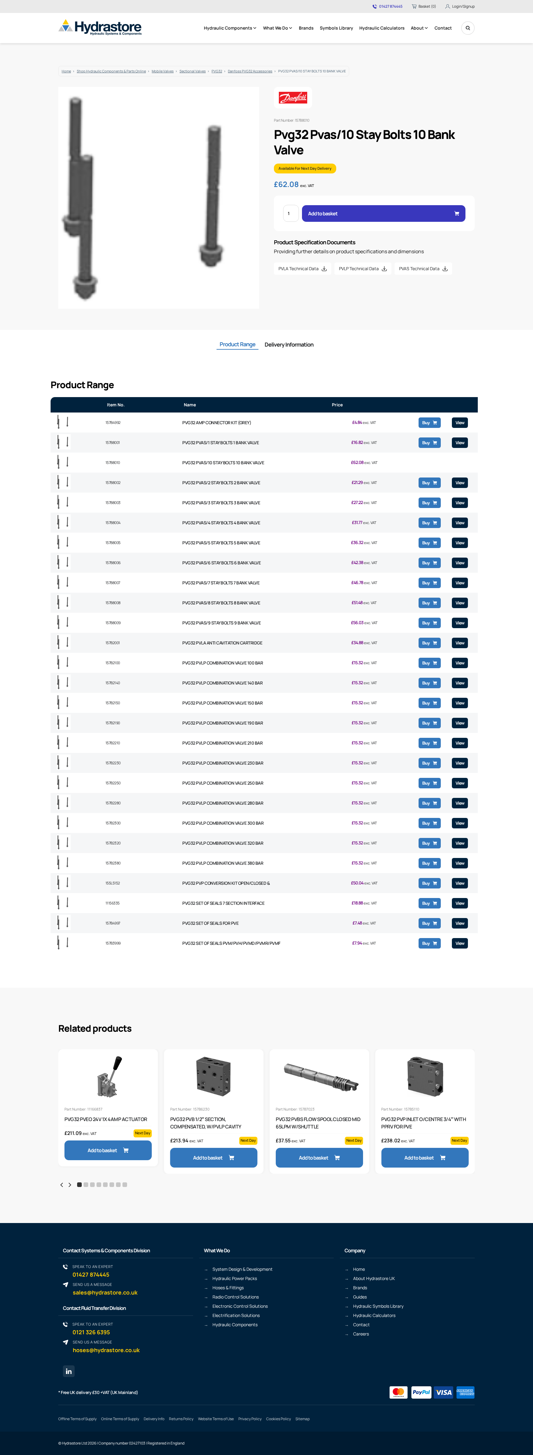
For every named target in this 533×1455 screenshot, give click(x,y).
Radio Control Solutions (236, 1297)
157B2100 (112, 662)
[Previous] (62, 1185)
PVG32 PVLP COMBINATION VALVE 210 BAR (222, 743)
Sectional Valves (193, 71)
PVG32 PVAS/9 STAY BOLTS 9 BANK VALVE (221, 623)
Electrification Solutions (236, 1315)
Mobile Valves (163, 71)
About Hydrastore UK (374, 1278)
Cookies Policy (278, 1418)
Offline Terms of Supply (77, 1418)
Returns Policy (181, 1418)
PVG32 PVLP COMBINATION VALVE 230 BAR (222, 763)
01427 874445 (391, 6)
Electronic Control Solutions (240, 1306)
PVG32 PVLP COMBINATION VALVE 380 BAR (222, 863)
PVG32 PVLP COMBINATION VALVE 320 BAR (222, 843)
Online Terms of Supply (120, 1418)
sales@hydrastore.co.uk (105, 1288)
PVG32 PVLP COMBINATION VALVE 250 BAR (222, 783)
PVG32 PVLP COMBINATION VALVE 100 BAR (222, 663)
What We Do (275, 28)
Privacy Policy (250, 1418)
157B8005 (113, 542)
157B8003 (113, 502)
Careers (361, 1334)
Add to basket (322, 213)
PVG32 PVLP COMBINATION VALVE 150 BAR (222, 703)
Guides (360, 1297)
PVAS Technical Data (419, 268)
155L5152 (112, 883)
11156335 (112, 903)
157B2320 (113, 843)
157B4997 (112, 923)
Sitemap (302, 1418)
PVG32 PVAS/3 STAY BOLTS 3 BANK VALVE (221, 503)
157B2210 (112, 743)
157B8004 (113, 522)
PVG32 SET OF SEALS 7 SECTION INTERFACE (223, 903)
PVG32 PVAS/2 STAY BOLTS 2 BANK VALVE (221, 483)
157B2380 (113, 863)
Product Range (237, 344)
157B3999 (113, 943)
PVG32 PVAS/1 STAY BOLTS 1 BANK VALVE (220, 442)
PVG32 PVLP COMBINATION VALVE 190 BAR (222, 723)
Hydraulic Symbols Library (378, 1306)
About (417, 28)
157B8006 (113, 562)
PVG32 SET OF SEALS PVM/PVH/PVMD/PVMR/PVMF (231, 943)
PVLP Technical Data (359, 268)
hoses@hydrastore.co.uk (106, 1346)
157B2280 (113, 803)
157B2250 (113, 783)
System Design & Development (243, 1269)
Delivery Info (154, 1418)
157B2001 (112, 642)
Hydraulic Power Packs (235, 1278)
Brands (306, 28)
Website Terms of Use (216, 1418)
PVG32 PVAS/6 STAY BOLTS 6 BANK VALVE (221, 563)
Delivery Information (289, 344)
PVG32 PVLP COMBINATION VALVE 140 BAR (222, 683)
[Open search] (468, 28)
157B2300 (113, 823)
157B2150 (112, 702)
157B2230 (113, 763)
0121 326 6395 (92, 1328)
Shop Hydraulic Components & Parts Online (111, 71)
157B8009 (113, 622)
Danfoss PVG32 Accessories (250, 71)
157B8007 (112, 582)
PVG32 (217, 71)
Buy (426, 422)
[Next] (69, 1185)
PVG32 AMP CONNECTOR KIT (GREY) (216, 422)
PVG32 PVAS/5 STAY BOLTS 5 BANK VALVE (221, 543)
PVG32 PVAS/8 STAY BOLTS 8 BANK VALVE (221, 603)
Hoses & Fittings (228, 1287)
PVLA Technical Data (299, 268)
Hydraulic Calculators (382, 28)
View (460, 422)
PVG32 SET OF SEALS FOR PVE (210, 923)
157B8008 (113, 602)
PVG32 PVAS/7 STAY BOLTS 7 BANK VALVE (220, 583)
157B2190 (112, 722)
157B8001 (112, 442)
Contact (443, 28)
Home (66, 71)
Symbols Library (336, 28)
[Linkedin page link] (69, 1371)
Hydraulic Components (228, 28)
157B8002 (113, 482)
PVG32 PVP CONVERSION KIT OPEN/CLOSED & (226, 883)
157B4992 (113, 422)
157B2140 (112, 682)
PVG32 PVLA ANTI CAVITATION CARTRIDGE (222, 643)
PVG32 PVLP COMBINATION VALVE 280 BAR (222, 803)
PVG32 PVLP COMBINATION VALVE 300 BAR (222, 823)
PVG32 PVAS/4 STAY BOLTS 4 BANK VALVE (221, 523)
